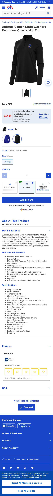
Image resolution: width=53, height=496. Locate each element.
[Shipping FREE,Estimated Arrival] (26, 187)
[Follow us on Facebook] (3, 467)
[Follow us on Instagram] (25, 467)
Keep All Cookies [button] (26, 490)
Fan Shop (14, 22)
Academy (5, 22)
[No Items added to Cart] (49, 7)
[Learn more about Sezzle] (26, 209)
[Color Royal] (6, 139)
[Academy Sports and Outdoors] (10, 7)
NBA (21, 22)
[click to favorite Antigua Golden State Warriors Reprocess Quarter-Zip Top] (48, 82)
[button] (44, 116)
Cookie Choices (35, 477)
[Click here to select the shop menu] (3, 7)
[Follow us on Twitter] (10, 467)
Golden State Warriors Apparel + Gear (39, 22)
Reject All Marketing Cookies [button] (26, 482)
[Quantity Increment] (48, 175)
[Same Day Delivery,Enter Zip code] (43, 187)
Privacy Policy (27, 475)
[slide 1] (26, 93)
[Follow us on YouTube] (18, 467)
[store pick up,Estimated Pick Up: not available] (9, 187)
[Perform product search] (48, 13)
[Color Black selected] (17, 139)
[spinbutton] (26, 175)
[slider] (26, 60)
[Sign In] (37, 7)
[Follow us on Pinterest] (32, 467)
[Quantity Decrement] (4, 175)
